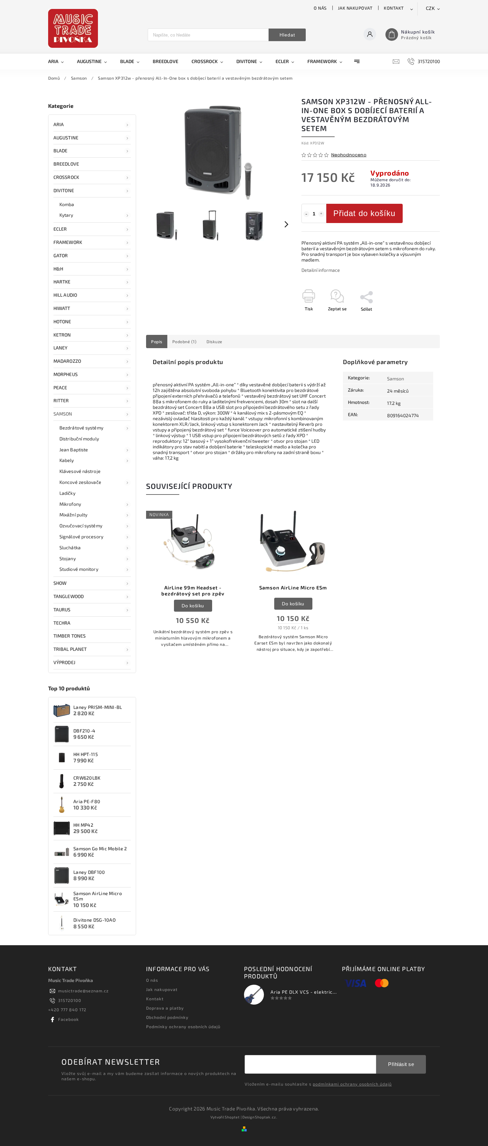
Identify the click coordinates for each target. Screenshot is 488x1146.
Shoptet (232, 1117)
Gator (60, 255)
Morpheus (65, 374)
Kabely (66, 460)
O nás (320, 8)
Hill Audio (65, 295)
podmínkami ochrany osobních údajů (352, 1084)
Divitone (63, 190)
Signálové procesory (81, 536)
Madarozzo (67, 361)
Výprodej (64, 662)
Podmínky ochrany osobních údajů (183, 1026)
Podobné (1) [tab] (184, 341)
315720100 (69, 1000)
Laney (60, 347)
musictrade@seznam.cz (83, 990)
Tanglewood (68, 596)
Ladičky (67, 493)
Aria (58, 124)
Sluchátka (70, 547)
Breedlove (66, 164)
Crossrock (66, 177)
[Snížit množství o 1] (306, 214)
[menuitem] (59, 61)
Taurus (62, 609)
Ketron (62, 335)
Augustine (65, 137)
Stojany (67, 558)
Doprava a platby (165, 1008)
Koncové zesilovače (80, 482)
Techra (62, 623)
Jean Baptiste (73, 449)
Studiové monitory (78, 569)
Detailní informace (320, 270)
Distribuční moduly (79, 438)
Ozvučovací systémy (80, 525)
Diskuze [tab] (214, 341)
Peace (60, 387)
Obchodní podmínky (167, 1017)
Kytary (66, 215)
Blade (60, 150)
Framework (67, 242)
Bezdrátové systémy (81, 427)
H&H (58, 268)
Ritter (61, 400)
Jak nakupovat (355, 8)
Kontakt (394, 8)
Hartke (62, 281)
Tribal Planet (70, 649)
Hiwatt (61, 308)
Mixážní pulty (73, 514)
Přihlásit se (401, 1064)
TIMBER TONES (69, 636)
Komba (66, 204)
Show (59, 583)
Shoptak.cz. (266, 1117)
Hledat (287, 35)
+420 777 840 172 (67, 1009)
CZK (430, 8)
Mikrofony (70, 504)
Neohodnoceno (348, 155)
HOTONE (62, 321)
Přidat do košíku (364, 213)
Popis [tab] (156, 341)
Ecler (60, 229)
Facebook (68, 1019)
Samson (62, 414)
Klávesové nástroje (80, 471)
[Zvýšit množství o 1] (321, 214)
